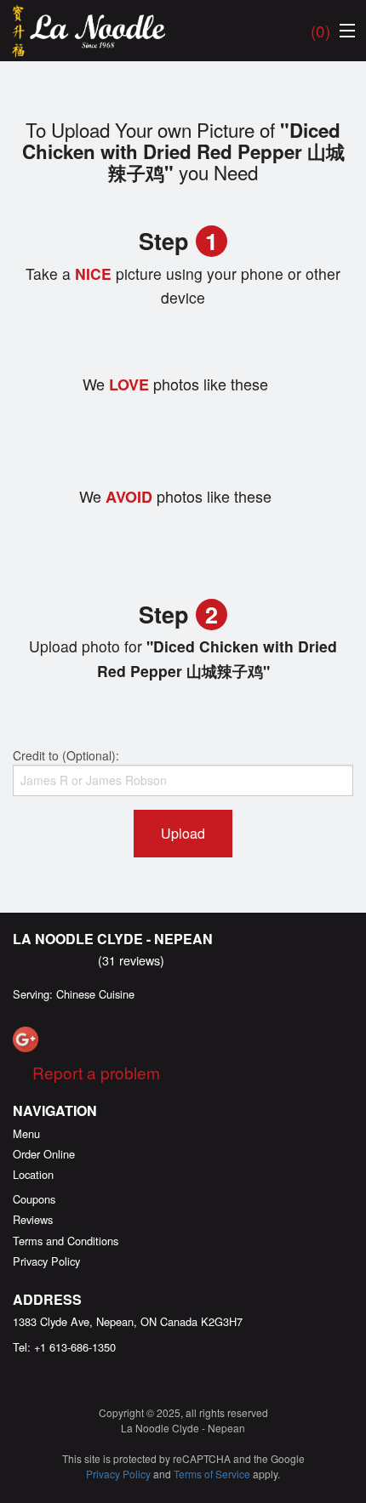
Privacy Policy (46, 1261)
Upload (183, 833)
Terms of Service (212, 1473)
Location (33, 1174)
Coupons (34, 1199)
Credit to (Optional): (66, 755)
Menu (26, 1133)
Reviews (33, 1219)
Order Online (44, 1154)
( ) (320, 30)
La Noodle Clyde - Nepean (113, 938)
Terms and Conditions (65, 1241)
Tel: (64, 1347)
